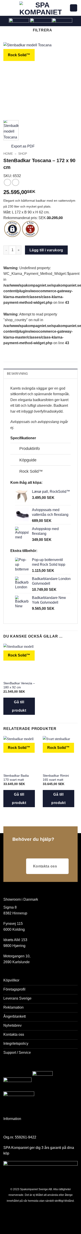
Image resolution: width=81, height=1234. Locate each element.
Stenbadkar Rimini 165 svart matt (56, 777)
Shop (22, 153)
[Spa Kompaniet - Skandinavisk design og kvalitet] (40, 8)
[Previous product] (15, 182)
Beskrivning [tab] (17, 373)
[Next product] (7, 182)
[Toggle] (14, 449)
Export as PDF (23, 146)
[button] (6, 7)
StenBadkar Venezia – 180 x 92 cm (19, 685)
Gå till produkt (19, 706)
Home (8, 153)
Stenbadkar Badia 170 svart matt (16, 777)
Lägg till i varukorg (46, 250)
